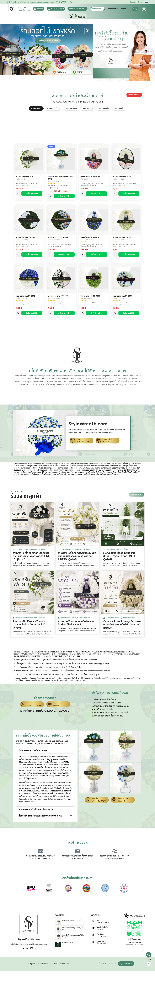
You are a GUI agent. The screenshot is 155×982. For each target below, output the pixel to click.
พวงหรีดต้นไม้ (119, 108)
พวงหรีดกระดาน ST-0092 (25, 296)
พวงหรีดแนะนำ (36, 108)
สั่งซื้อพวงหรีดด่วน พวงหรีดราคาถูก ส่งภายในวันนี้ (40, 815)
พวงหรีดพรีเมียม (71, 108)
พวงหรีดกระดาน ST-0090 (90, 237)
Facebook (100, 934)
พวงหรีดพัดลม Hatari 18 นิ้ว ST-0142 (60, 177)
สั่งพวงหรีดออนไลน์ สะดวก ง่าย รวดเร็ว (36, 809)
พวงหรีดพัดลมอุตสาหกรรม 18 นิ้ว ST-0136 (73, 936)
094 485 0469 (80, 17)
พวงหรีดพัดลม (88, 108)
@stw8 (106, 441)
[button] (45, 750)
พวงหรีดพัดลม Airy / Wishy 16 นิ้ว (72, 928)
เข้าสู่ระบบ (141, 2)
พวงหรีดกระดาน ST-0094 (90, 296)
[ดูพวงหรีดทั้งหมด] (49, 9)
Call (76, 15)
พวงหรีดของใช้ (103, 108)
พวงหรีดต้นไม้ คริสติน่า (69, 942)
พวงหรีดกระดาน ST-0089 (58, 237)
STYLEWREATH (24, 8)
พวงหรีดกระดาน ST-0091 (122, 237)
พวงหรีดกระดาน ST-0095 (122, 296)
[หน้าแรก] (35, 9)
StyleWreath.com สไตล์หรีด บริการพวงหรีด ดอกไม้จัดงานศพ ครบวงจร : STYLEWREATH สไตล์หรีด (40, 2)
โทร (98, 920)
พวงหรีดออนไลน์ (24, 10)
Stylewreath (102, 936)
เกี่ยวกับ (123, 8)
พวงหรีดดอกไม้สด (53, 108)
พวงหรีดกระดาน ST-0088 (26, 237)
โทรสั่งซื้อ (79, 439)
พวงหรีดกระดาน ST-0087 (122, 176)
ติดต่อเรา (133, 2)
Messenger (100, 941)
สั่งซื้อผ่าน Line (107, 439)
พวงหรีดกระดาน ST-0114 (25, 176)
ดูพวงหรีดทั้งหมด (57, 8)
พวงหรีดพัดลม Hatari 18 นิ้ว (71, 920)
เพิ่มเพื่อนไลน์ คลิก (102, 927)
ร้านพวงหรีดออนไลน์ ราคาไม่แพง (33, 750)
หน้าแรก (40, 8)
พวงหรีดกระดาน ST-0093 (58, 296)
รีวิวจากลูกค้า (113, 8)
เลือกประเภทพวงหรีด (76, 8)
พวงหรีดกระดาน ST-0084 (90, 176)
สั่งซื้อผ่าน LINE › (32, 193)
